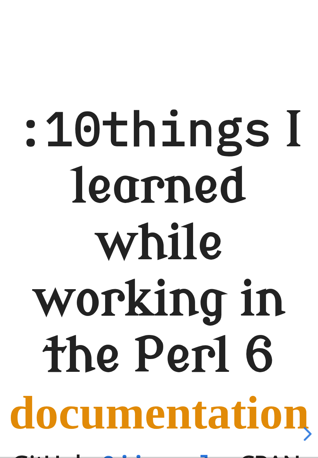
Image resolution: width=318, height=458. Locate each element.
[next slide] (306, 434)
